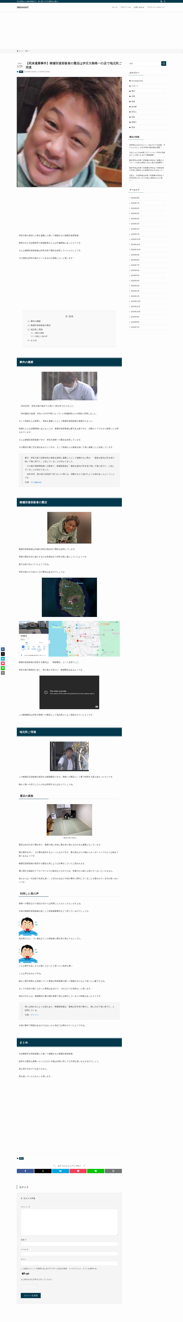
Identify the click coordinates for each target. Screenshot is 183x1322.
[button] (25, 1171)
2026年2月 (135, 229)
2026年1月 (135, 234)
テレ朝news (36, 482)
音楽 (133, 127)
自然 (133, 117)
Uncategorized (137, 81)
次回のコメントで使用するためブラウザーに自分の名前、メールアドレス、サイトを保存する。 (60, 1269)
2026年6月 (135, 208)
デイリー (35, 1015)
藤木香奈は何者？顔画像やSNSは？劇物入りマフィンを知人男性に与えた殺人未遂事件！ (146, 161)
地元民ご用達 (37, 329)
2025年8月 (135, 260)
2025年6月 (135, 270)
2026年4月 (135, 219)
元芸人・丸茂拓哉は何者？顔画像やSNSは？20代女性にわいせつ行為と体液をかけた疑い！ (146, 177)
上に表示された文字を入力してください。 (37, 1279)
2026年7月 (135, 203)
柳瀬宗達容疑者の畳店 (41, 325)
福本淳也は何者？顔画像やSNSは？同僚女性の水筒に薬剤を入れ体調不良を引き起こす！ (146, 169)
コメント (25, 1207)
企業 (133, 96)
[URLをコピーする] (113, 1171)
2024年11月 (135, 306)
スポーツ (134, 86)
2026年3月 (135, 224)
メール (24, 1249)
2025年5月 (135, 275)
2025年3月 (135, 286)
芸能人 (134, 122)
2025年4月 (135, 281)
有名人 (134, 112)
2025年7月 (135, 265)
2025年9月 (135, 255)
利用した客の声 (41, 336)
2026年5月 (135, 213)
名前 (24, 1240)
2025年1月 (135, 296)
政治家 (134, 107)
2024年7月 (135, 327)
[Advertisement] (91, 30)
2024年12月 (135, 301)
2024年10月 (135, 312)
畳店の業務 (39, 333)
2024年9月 (135, 317)
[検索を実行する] (163, 63)
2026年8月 (135, 198)
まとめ (34, 340)
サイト (23, 1259)
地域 (133, 101)
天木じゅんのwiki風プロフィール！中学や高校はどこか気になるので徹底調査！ (147, 154)
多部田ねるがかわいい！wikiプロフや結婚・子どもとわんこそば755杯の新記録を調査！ (147, 146)
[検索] (164, 1)
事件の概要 (36, 321)
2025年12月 (135, 239)
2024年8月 (135, 322)
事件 (21, 71)
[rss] (161, 1)
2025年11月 (135, 244)
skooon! (23, 7)
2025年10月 (135, 250)
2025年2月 (135, 291)
